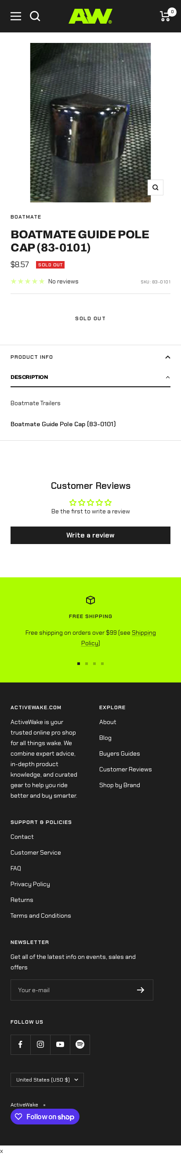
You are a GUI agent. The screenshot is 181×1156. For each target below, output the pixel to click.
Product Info (32, 357)
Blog (105, 738)
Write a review (90, 535)
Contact (22, 837)
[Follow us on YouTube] (60, 1044)
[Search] (35, 16)
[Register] (141, 990)
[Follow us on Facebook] (20, 1044)
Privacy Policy (30, 884)
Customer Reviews (125, 769)
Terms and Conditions (41, 915)
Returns (22, 900)
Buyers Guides (119, 753)
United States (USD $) (43, 1079)
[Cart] (165, 16)
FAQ (16, 868)
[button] (90, 377)
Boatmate (26, 216)
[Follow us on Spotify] (80, 1044)
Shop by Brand (119, 785)
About (107, 722)
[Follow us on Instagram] (40, 1044)
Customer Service (36, 852)
